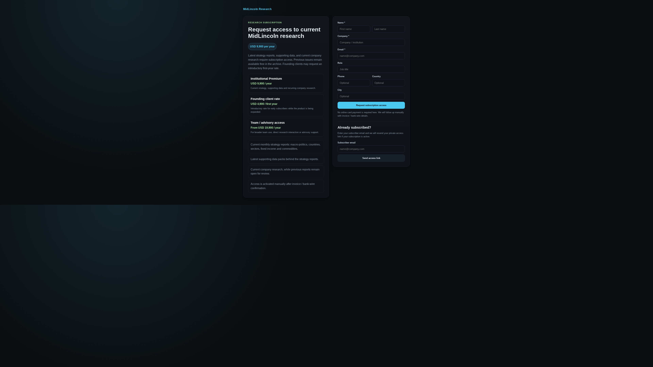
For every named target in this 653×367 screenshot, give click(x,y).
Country (376, 76)
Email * (341, 49)
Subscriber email (347, 142)
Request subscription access (371, 105)
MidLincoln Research (257, 9)
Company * (343, 36)
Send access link (371, 158)
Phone (341, 76)
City (340, 90)
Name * (341, 22)
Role (340, 63)
